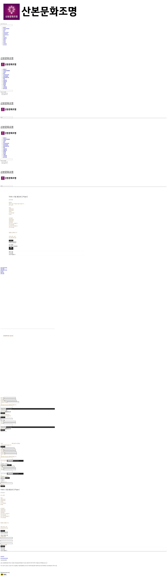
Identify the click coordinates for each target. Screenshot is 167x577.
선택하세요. (11, 208)
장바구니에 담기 (4, 532)
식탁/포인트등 (6, 32)
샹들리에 (5, 38)
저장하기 (2, 413)
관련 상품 (2, 273)
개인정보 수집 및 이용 (5, 404)
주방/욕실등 (5, 33)
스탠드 (4, 42)
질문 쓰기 (3, 446)
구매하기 (2, 486)
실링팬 (4, 39)
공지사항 (5, 44)
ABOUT (4, 27)
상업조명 (5, 37)
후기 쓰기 (3, 417)
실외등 (4, 41)
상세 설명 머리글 (4, 267)
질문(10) (2, 272)
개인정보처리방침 (4, 558)
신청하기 (2, 546)
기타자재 (5, 43)
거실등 (4, 29)
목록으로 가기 (3, 465)
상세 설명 (2, 268)
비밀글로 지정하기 (5, 463)
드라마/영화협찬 (6, 28)
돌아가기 (2, 477)
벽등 (4, 36)
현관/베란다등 (6, 34)
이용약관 (2, 556)
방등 (4, 31)
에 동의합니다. (9, 404)
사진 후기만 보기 (5, 414)
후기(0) (2, 271)
